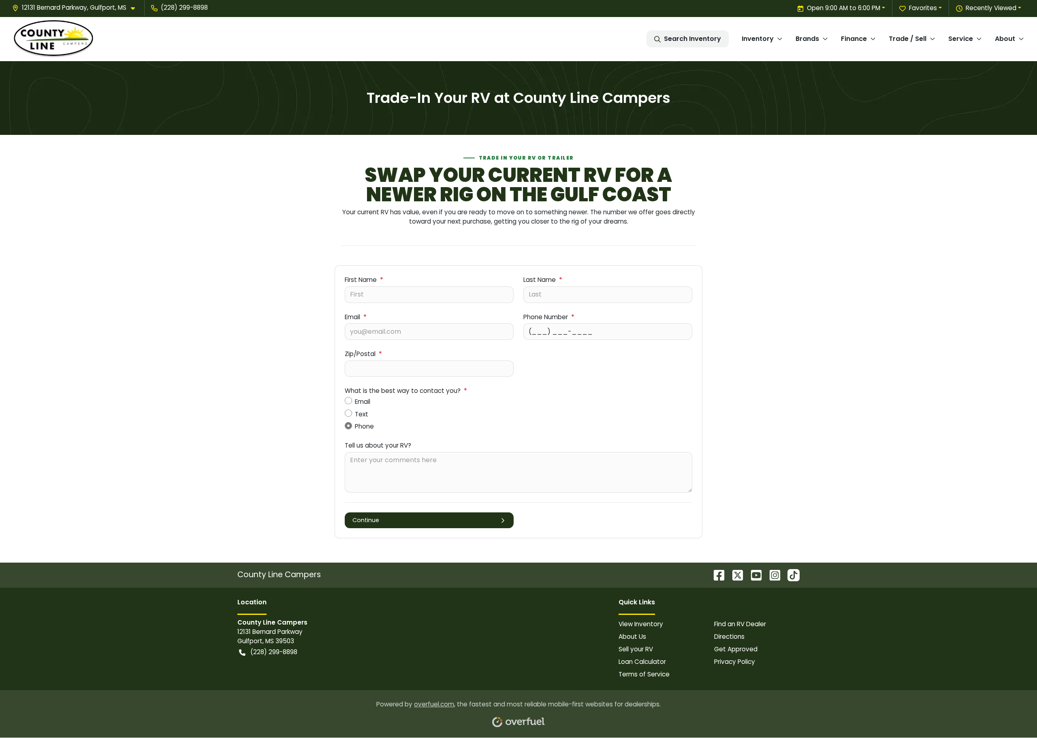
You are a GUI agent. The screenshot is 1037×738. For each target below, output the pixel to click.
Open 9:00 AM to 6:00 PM (843, 8)
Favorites (923, 8)
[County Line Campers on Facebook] (715, 574)
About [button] (1005, 38)
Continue (365, 520)
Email (356, 317)
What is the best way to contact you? (406, 390)
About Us (632, 636)
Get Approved (735, 649)
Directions (729, 636)
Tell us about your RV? (378, 445)
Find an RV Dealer (740, 624)
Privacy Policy (734, 661)
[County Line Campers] (53, 39)
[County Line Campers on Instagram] (771, 574)
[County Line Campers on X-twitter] (734, 574)
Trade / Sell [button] (907, 38)
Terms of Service (644, 674)
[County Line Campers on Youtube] (753, 574)
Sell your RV (636, 649)
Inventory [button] (758, 38)
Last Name (542, 279)
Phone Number (548, 317)
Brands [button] (807, 38)
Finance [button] (854, 38)
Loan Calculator (642, 661)
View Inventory (641, 624)
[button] (77, 8)
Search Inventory (692, 38)
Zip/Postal (363, 354)
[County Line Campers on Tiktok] (790, 574)
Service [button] (960, 38)
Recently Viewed (991, 8)
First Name (364, 279)
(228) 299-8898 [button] (184, 7)
